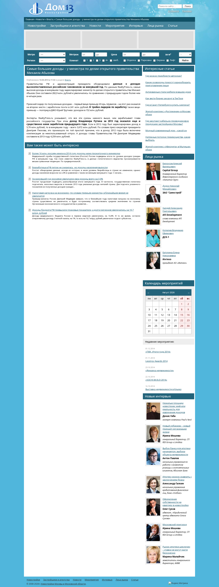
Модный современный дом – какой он (166, 130)
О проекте (173, 10)
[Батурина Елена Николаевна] (153, 260)
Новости (40, 19)
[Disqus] (83, 267)
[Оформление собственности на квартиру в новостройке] (153, 507)
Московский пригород (175, 524)
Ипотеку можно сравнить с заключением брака (177, 478)
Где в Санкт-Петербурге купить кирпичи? (167, 104)
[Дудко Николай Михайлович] (153, 193)
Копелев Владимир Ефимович (173, 232)
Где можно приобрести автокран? (163, 75)
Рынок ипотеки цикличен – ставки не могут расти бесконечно (176, 549)
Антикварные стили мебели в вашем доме (168, 91)
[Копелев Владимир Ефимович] (153, 238)
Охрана (160, 60)
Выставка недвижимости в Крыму (163, 389)
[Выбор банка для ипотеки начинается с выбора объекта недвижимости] (153, 456)
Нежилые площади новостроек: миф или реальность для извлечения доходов (174, 408)
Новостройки (37, 25)
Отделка (131, 60)
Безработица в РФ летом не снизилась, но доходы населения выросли (70, 167)
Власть (50, 19)
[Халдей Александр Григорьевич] (153, 216)
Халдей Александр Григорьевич (172, 209)
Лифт (172, 60)
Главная (30, 19)
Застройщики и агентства (67, 25)
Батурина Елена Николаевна (171, 254)
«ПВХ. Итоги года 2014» (158, 351)
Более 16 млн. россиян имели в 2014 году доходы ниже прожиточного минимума (76, 153)
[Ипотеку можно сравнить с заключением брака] (153, 484)
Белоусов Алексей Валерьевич (172, 165)
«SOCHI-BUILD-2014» (156, 379)
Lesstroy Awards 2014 (156, 361)
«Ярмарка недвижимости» (159, 370)
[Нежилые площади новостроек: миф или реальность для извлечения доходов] (153, 411)
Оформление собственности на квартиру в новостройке (176, 502)
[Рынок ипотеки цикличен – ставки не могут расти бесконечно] (153, 554)
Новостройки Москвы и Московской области (63, 583)
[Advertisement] (53, 39)
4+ (106, 60)
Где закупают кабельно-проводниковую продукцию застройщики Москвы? (167, 122)
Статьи (172, 25)
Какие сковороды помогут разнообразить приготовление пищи (168, 84)
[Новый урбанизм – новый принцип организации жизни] (153, 433)
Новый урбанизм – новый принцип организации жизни (176, 428)
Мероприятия (115, 25)
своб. (116, 60)
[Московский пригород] (153, 532)
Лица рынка (155, 25)
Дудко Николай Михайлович (171, 187)
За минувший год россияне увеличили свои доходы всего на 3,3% (67, 178)
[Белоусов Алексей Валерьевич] (153, 171)
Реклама (186, 10)
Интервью (136, 25)
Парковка (145, 60)
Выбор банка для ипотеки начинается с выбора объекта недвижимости (176, 451)
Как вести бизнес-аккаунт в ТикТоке (164, 98)
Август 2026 (168, 292)
